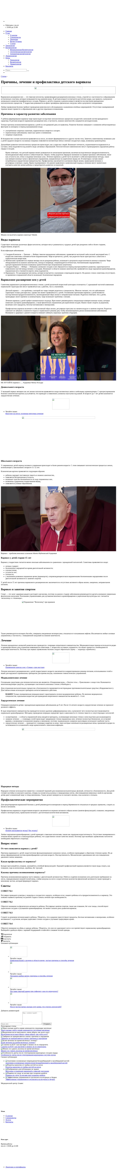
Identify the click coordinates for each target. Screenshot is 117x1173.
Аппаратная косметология (20, 54)
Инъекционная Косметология (21, 50)
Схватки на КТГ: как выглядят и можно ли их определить (23, 1047)
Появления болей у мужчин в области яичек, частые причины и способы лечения (42, 960)
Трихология (10, 46)
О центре (13, 35)
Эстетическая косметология (21, 52)
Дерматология (11, 56)
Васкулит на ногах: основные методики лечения (24, 414)
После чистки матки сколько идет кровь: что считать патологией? (35, 1007)
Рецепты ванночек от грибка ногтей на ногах (23, 1067)
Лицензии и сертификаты (15, 1167)
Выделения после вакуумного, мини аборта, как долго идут (24, 1034)
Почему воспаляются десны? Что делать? (21, 831)
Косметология (10, 48)
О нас (7, 33)
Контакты (9, 66)
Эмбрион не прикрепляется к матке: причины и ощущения (24, 1038)
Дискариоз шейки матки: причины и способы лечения (31, 976)
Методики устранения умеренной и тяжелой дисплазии (27, 1071)
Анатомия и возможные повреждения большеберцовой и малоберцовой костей (36, 1063)
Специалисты (15, 37)
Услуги (8, 1120)
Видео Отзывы (16, 41)
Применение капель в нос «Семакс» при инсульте (24, 667)
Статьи (13, 43)
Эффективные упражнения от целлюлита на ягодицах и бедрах (30, 1079)
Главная (8, 31)
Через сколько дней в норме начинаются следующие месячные (25, 1030)
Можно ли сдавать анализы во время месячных (19, 1051)
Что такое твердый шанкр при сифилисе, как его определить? (34, 991)
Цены (7, 58)
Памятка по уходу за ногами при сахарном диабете (25, 1075)
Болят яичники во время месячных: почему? (18, 1043)
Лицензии (14, 39)
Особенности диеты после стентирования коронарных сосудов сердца (28, 1055)
